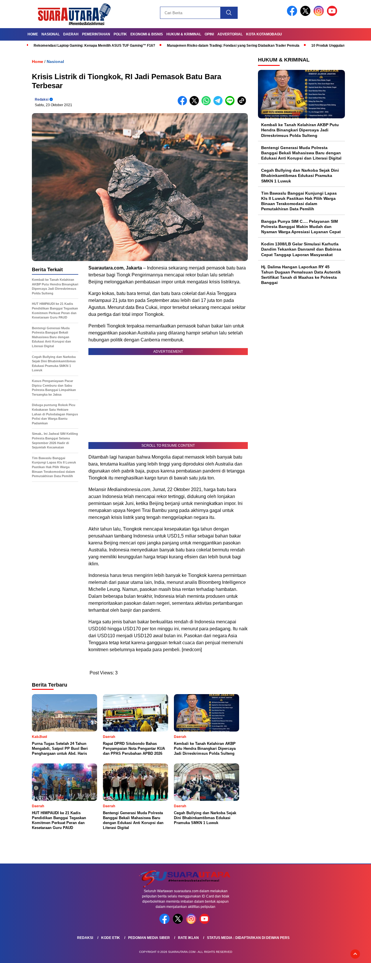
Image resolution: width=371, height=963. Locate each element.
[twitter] (306, 14)
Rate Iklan (188, 938)
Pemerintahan (96, 34)
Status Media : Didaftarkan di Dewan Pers (248, 938)
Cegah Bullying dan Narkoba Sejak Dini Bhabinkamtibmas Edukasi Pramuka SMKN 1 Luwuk (300, 175)
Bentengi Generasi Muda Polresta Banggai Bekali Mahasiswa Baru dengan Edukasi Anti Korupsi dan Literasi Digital (301, 152)
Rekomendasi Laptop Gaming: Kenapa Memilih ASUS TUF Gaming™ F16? (94, 46)
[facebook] (293, 14)
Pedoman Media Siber (149, 938)
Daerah (71, 34)
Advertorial (230, 34)
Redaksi (41, 99)
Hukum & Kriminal (183, 34)
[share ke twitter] (195, 104)
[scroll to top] (355, 954)
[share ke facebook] (184, 104)
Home (33, 34)
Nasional (50, 34)
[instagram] (320, 14)
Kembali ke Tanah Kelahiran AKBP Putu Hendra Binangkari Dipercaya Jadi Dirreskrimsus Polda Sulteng (300, 129)
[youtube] (333, 14)
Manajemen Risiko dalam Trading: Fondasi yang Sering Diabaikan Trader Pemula (233, 46)
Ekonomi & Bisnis (146, 34)
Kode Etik (110, 938)
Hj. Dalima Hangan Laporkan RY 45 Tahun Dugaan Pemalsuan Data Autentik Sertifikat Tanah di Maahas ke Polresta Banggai (301, 275)
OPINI (209, 34)
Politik (120, 34)
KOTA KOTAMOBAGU (264, 34)
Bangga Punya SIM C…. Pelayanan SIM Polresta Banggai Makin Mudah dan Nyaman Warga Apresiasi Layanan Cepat (301, 226)
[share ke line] (231, 104)
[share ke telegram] (219, 104)
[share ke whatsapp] (207, 104)
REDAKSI (85, 938)
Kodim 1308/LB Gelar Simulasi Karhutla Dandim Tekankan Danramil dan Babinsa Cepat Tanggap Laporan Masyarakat (301, 249)
